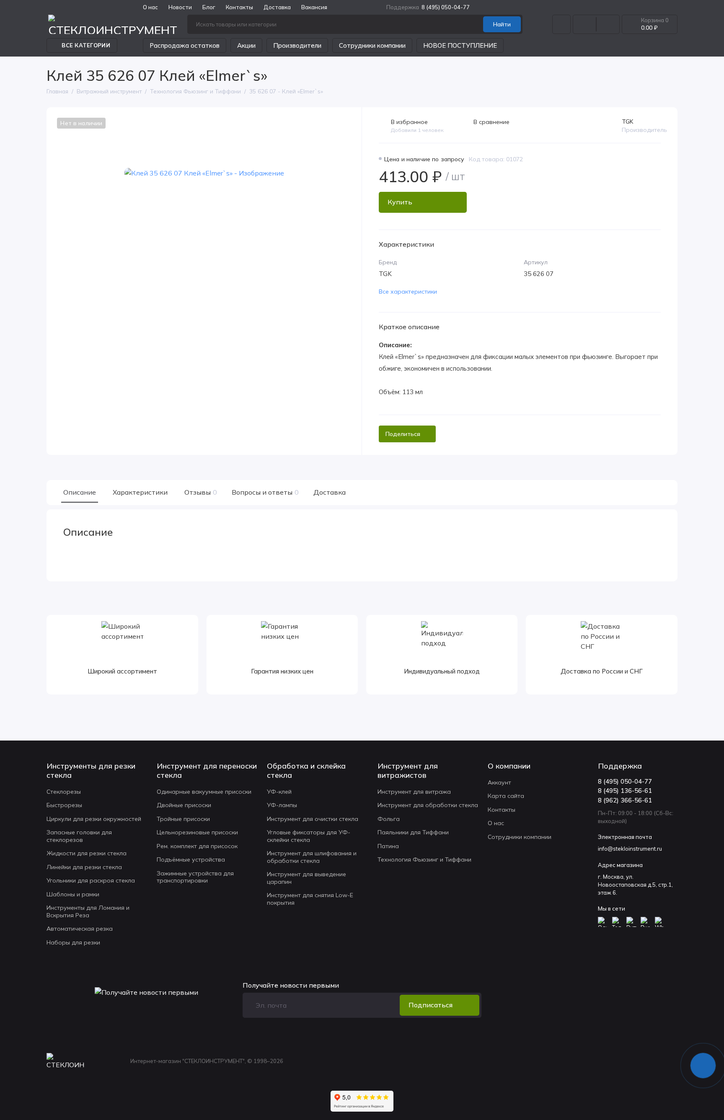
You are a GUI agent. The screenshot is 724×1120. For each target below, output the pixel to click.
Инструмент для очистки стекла (312, 819)
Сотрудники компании (372, 45)
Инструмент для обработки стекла (428, 805)
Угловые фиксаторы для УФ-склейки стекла (308, 836)
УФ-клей (279, 791)
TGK (628, 121)
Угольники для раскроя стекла (91, 880)
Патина (388, 846)
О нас (496, 823)
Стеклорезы (64, 791)
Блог (208, 7)
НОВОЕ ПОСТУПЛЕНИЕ (460, 45)
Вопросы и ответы (264, 492)
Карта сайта (506, 796)
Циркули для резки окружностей (94, 819)
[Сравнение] (584, 24)
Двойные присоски (184, 805)
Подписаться (430, 1005)
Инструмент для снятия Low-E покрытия (310, 898)
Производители (297, 45)
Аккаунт (499, 782)
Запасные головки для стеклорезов (79, 836)
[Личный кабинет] (561, 24)
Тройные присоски (183, 819)
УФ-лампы (282, 805)
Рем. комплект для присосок (197, 846)
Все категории (86, 45)
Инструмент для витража (414, 791)
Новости (180, 7)
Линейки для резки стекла (84, 867)
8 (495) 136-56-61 (625, 791)
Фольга (389, 819)
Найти (502, 24)
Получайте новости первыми (291, 985)
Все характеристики (408, 291)
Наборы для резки (73, 942)
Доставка (277, 7)
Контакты (239, 7)
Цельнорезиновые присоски (197, 832)
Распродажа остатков (185, 45)
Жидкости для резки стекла (87, 853)
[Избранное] (608, 24)
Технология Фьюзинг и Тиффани (424, 859)
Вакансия (314, 7)
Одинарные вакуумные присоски (204, 791)
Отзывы (199, 492)
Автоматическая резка (80, 928)
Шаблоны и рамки (73, 894)
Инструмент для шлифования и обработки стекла (312, 857)
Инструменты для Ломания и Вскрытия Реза (88, 911)
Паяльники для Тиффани (413, 832)
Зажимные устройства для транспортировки (195, 877)
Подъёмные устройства (191, 859)
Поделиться (402, 434)
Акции (246, 45)
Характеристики (140, 492)
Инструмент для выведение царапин (306, 877)
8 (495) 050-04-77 (428, 7)
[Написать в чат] (703, 1065)
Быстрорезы (64, 805)
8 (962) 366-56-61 (625, 800)
